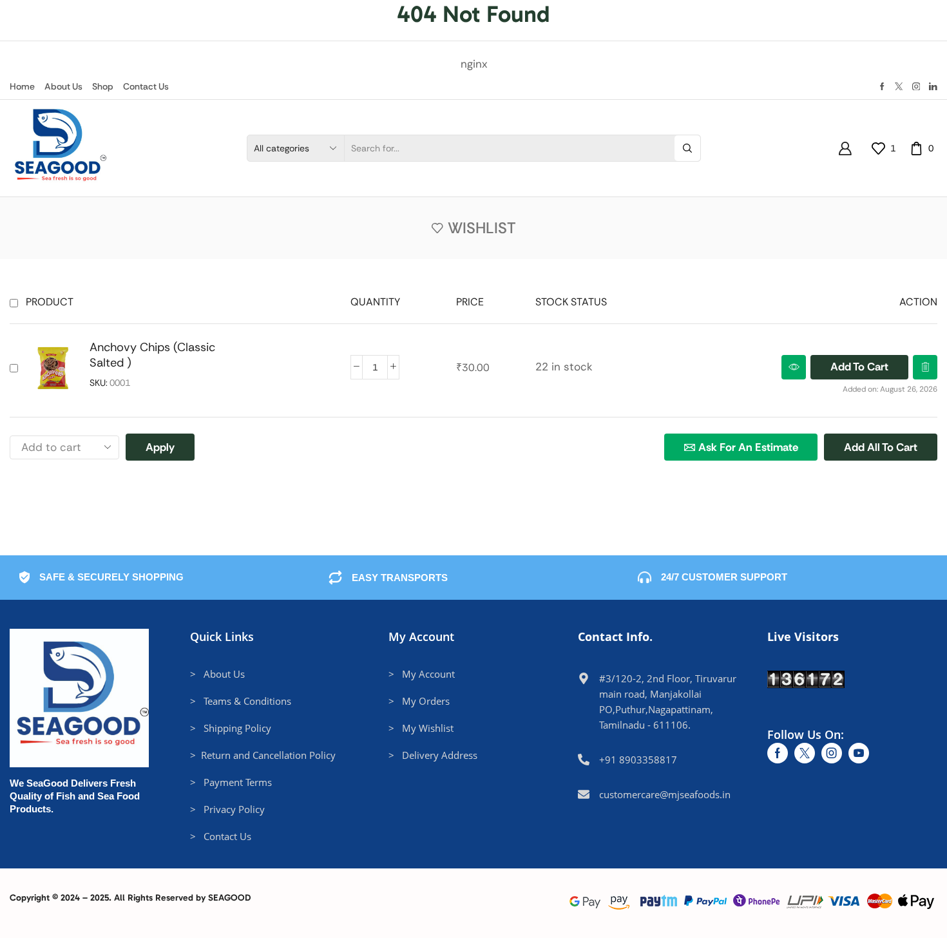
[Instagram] (916, 86)
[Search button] (687, 148)
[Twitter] (899, 86)
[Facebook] (882, 86)
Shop (102, 86)
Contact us (146, 86)
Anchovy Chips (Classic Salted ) (152, 355)
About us (63, 86)
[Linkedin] (933, 86)
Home (22, 86)
